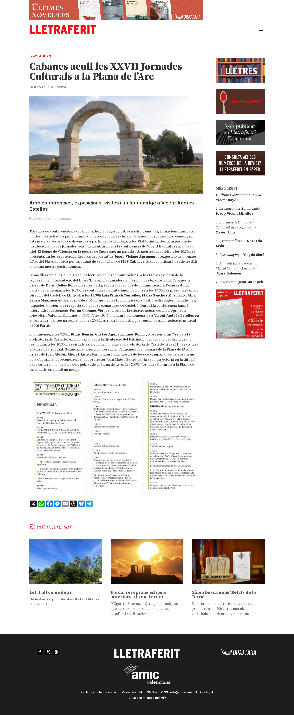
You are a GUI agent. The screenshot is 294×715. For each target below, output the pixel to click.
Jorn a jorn (40, 56)
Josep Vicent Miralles (234, 213)
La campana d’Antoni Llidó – (240, 208)
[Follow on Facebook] (40, 652)
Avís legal (206, 692)
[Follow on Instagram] (56, 652)
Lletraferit (37, 87)
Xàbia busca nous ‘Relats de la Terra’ (224, 595)
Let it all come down (51, 592)
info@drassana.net (183, 692)
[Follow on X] (48, 652)
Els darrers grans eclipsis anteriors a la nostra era (138, 595)
